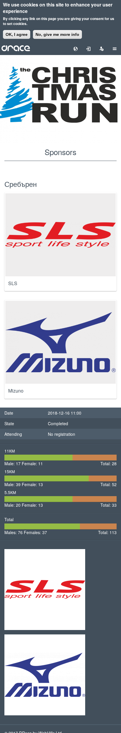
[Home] (15, 47)
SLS (12, 283)
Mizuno (15, 390)
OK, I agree (17, 34)
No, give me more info (57, 34)
